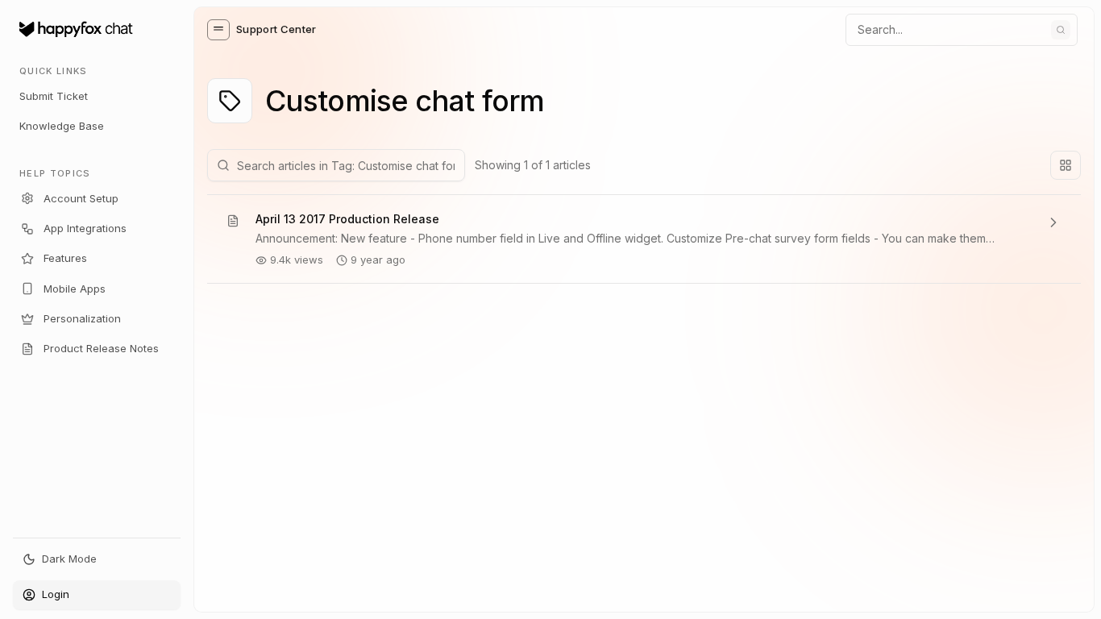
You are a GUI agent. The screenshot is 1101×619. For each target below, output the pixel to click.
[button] (218, 29)
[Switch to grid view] (1065, 165)
